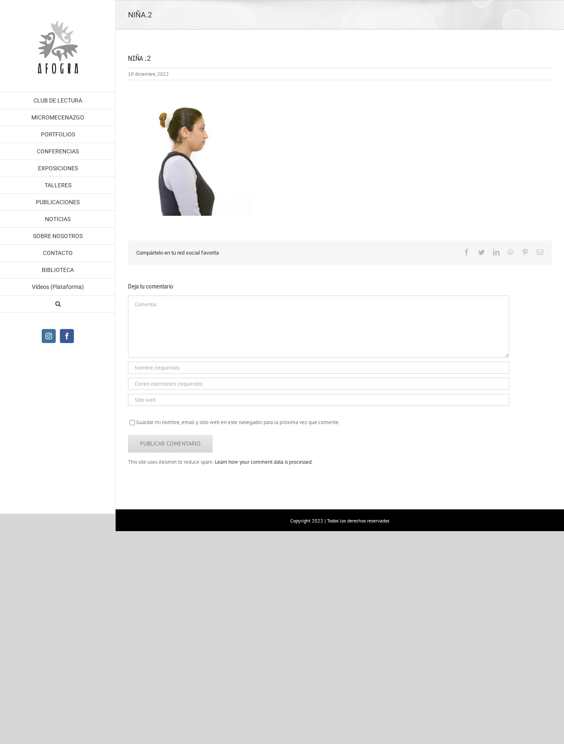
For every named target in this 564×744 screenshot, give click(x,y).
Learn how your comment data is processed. (264, 461)
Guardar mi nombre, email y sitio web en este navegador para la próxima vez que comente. (238, 422)
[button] (58, 304)
